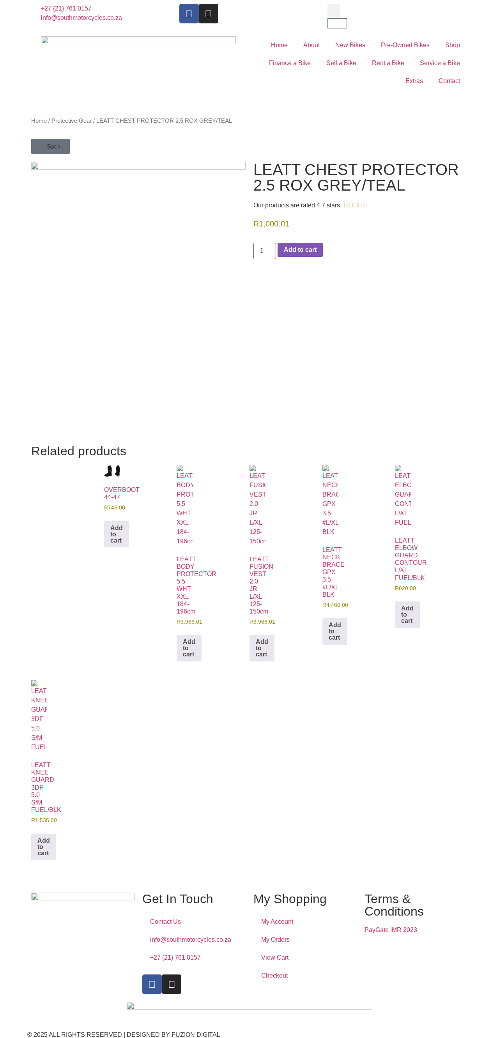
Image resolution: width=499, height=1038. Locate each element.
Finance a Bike (290, 63)
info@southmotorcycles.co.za (190, 939)
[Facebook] (189, 13)
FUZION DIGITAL (196, 1034)
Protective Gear (71, 121)
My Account (277, 921)
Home (279, 45)
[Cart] (337, 23)
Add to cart (300, 249)
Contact (449, 81)
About (311, 45)
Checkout (274, 975)
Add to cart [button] (116, 534)
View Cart (274, 957)
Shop (452, 45)
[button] (333, 10)
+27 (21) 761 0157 (175, 957)
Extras (414, 81)
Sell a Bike (341, 63)
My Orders (275, 939)
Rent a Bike (388, 63)
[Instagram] (208, 13)
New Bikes (350, 45)
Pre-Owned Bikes (405, 45)
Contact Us (165, 921)
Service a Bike (440, 63)
